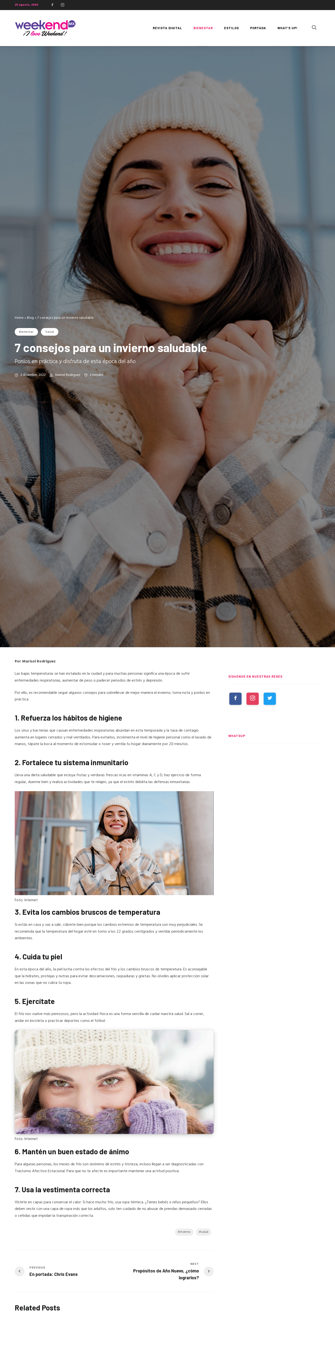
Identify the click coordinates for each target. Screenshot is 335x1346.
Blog (30, 317)
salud (204, 1232)
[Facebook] (52, 5)
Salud (49, 332)
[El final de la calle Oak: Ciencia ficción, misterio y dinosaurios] (274, 815)
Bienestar (26, 332)
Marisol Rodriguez (67, 375)
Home (19, 317)
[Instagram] (62, 5)
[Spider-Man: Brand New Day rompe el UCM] (274, 861)
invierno (185, 1232)
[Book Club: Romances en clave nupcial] (274, 770)
